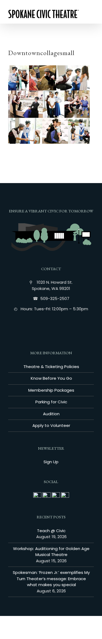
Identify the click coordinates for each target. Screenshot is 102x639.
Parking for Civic (51, 402)
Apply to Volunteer (51, 425)
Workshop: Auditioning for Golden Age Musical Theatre (51, 552)
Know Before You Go (51, 378)
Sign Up (51, 462)
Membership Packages (51, 390)
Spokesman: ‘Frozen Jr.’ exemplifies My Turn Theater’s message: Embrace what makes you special (51, 578)
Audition (51, 414)
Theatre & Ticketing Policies (51, 366)
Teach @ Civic (51, 530)
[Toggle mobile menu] (91, 15)
